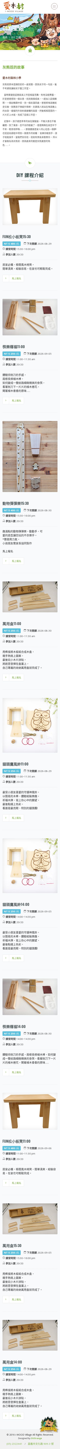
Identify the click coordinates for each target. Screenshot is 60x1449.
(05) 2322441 (14, 1443)
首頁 (5, 37)
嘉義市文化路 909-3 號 (41, 1443)
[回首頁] (14, 7)
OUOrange (36, 1438)
